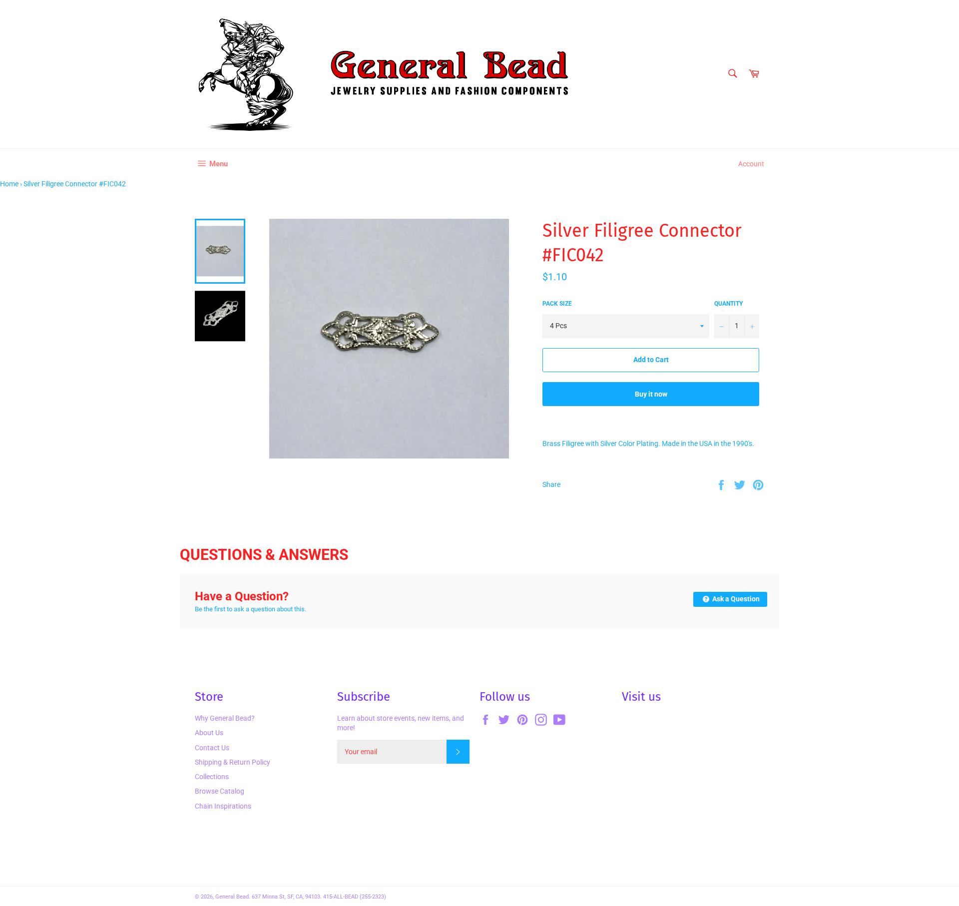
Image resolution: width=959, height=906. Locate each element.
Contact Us (212, 748)
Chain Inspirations (223, 806)
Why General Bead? (225, 718)
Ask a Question (735, 599)
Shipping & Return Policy (232, 762)
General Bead (232, 897)
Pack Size (557, 303)
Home (9, 184)
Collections (212, 777)
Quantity (728, 303)
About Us (209, 733)
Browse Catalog (219, 791)
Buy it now (651, 394)
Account (751, 164)
